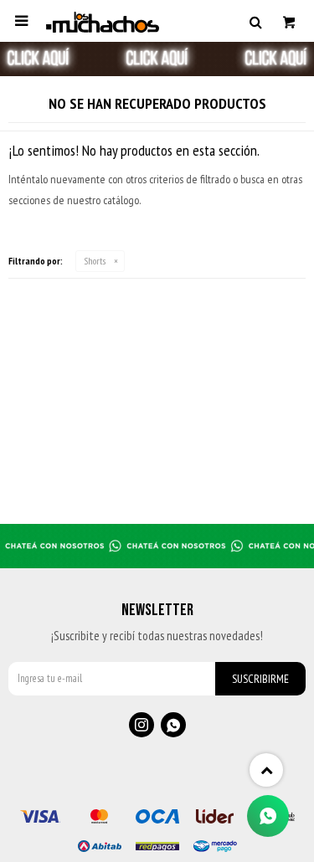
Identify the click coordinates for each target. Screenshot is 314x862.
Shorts (95, 260)
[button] (255, 21)
